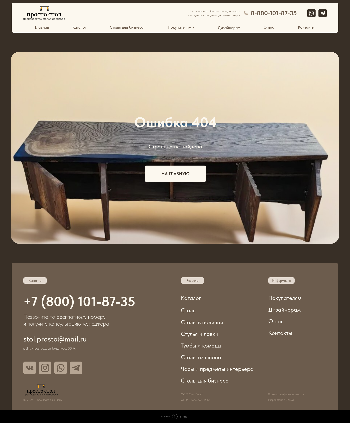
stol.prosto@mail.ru (55, 338)
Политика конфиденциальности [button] (286, 394)
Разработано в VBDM (281, 399)
